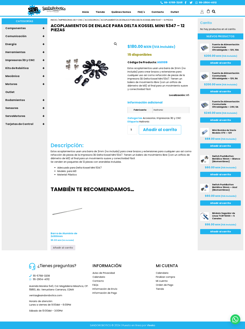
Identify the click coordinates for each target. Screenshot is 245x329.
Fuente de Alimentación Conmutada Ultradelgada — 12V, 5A (225, 76)
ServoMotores (24, 116)
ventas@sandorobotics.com (45, 295)
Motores (24, 84)
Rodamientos (24, 100)
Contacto (158, 12)
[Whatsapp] (196, 2)
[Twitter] (191, 2)
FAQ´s (141, 12)
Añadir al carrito (160, 129)
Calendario (98, 277)
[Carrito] (208, 11)
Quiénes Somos (121, 12)
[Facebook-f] (185, 2)
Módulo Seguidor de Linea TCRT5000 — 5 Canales (223, 216)
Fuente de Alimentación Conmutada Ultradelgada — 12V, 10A (225, 47)
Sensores (24, 108)
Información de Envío (104, 289)
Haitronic (144, 121)
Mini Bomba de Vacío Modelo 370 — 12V (224, 131)
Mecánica (24, 76)
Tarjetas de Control (24, 124)
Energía (24, 44)
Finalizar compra (165, 277)
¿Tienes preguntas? (57, 265)
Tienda (100, 12)
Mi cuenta (162, 281)
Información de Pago (104, 293)
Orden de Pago (164, 285)
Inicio (85, 12)
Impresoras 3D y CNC (24, 60)
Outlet (174, 12)
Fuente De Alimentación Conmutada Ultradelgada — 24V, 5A (226, 104)
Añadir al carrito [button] (63, 247)
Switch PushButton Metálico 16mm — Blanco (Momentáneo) (226, 159)
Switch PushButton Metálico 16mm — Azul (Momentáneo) (224, 187)
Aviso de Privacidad (103, 273)
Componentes (24, 28)
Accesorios (92, 19)
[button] (115, 44)
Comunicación (24, 36)
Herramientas (24, 52)
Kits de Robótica (24, 68)
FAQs (95, 285)
